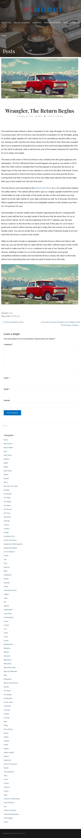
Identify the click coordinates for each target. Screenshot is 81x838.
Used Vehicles (9, 803)
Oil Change (8, 695)
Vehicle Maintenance (11, 814)
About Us (75, 23)
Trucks (6, 791)
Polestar (7, 710)
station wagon (9, 752)
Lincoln (6, 625)
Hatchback (7, 575)
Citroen (6, 525)
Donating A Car (9, 536)
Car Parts (7, 498)
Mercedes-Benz (10, 668)
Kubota (6, 606)
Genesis (7, 567)
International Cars (10, 590)
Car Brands (8, 494)
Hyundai (7, 583)
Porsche (7, 718)
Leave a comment (55, 116)
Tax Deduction (9, 772)
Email (6, 389)
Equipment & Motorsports (13, 544)
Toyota (6, 783)
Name (7, 378)
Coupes (6, 529)
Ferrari (6, 556)
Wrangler (29, 248)
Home (3, 36)
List (5, 629)
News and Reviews (52, 23)
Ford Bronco (15, 316)
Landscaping (8, 617)
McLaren (7, 656)
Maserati (7, 648)
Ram (5, 722)
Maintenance (8, 644)
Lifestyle (37, 23)
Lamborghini (8, 610)
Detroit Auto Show (43, 188)
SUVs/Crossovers (10, 764)
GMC (5, 571)
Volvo (6, 822)
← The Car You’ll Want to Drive (12, 322)
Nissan (6, 687)
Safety (6, 737)
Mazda (6, 652)
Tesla (6, 779)
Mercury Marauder (10, 671)
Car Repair (7, 502)
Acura (6, 440)
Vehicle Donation (10, 810)
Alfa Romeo (8, 444)
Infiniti (6, 587)
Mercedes (7, 664)
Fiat (5, 559)
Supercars (7, 760)
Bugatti (6, 478)
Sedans (6, 741)
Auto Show (8, 455)
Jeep (5, 598)
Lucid (6, 637)
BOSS (6, 475)
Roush (6, 733)
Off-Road (7, 691)
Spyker (6, 749)
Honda (6, 579)
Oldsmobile (8, 698)
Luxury (6, 641)
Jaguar (6, 594)
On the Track (8, 702)
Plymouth (7, 706)
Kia (5, 602)
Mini (5, 675)
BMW (6, 463)
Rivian (6, 725)
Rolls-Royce (8, 729)
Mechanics (8, 660)
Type (5, 795)
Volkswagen (8, 818)
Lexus (6, 621)
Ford (11, 313)
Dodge (6, 532)
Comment (8, 344)
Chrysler (7, 521)
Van (5, 806)
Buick (6, 482)
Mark (39, 116)
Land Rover (8, 613)
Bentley (6, 459)
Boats (6, 467)
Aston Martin (8, 448)
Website (7, 400)
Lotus (6, 633)
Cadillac (6, 490)
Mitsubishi (7, 679)
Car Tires (7, 513)
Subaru (6, 756)
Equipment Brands (10, 548)
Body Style (6, 23)
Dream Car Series (22, 23)
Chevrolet (7, 517)
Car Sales (7, 505)
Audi (5, 451)
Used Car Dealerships (12, 799)
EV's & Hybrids (9, 552)
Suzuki (6, 768)
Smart (6, 745)
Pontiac (6, 714)
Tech (65, 23)
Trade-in (7, 787)
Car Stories (8, 509)
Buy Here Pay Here (11, 486)
